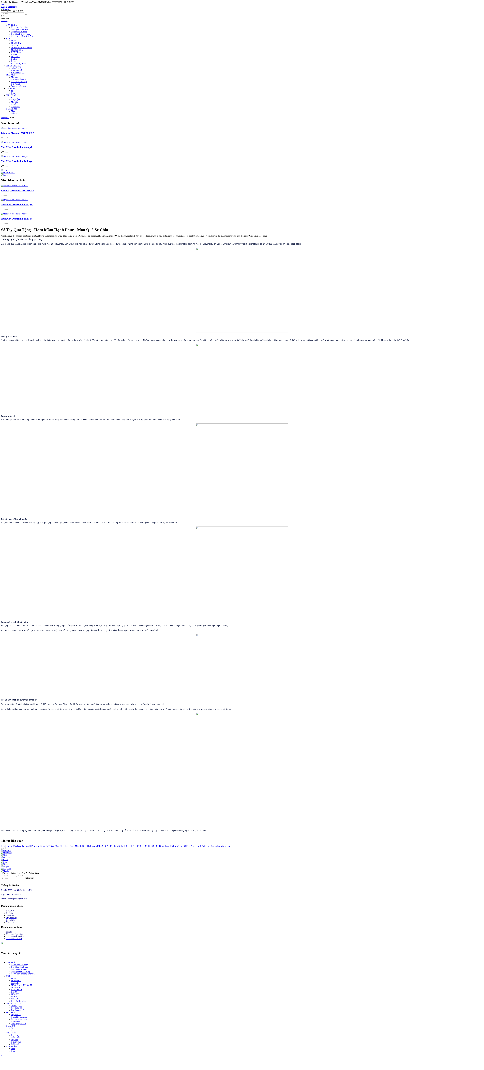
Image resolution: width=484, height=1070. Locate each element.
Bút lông (14, 97)
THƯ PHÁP (11, 95)
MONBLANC (17, 50)
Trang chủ (5, 118)
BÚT (8, 38)
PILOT (14, 41)
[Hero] (4, 862)
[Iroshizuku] (6, 175)
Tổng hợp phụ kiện (18, 86)
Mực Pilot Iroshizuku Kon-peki (17, 147)
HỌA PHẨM (11, 109)
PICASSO (15, 57)
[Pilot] (4, 855)
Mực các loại (16, 77)
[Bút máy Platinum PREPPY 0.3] (14, 128)
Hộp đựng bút (16, 70)
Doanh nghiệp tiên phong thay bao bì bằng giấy (20, 846)
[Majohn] (5, 871)
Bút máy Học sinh (18, 63)
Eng (2, 4)
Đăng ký (4, 7)
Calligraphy (15, 106)
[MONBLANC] (8, 173)
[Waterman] (6, 850)
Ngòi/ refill (15, 84)
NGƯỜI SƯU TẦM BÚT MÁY (166, 846)
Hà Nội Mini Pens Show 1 (190, 846)
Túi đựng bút (16, 68)
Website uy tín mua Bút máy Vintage (216, 846)
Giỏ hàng (4, 21)
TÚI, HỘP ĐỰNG (13, 66)
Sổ (12, 91)
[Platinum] (5, 857)
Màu (13, 111)
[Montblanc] (6, 853)
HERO (14, 54)
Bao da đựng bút (17, 72)
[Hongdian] (6, 869)
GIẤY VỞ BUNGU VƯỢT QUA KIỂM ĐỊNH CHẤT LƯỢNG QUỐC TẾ (121, 846)
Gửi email (29, 878)
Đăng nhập (12, 7)
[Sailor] (4, 860)
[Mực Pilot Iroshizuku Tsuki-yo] (14, 156)
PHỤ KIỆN (11, 75)
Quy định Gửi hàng (19, 32)
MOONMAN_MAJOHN (21, 47)
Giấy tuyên (15, 100)
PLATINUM (16, 43)
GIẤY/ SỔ (10, 88)
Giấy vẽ (14, 113)
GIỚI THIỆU (11, 25)
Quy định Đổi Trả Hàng (20, 34)
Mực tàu (14, 102)
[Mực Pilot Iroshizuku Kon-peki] (14, 142)
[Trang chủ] (5, 9)
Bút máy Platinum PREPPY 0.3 (17, 133)
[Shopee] (5, 866)
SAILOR (15, 45)
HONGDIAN (16, 52)
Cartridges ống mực (19, 79)
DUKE (14, 59)
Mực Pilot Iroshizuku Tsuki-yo (17, 161)
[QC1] (4, 170)
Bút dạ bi (14, 61)
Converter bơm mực (19, 82)
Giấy (13, 93)
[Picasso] (5, 864)
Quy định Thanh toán (19, 29)
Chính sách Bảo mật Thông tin (23, 36)
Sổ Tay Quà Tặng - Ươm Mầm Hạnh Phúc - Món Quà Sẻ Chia (64, 846)
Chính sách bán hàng (19, 27)
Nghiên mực (16, 104)
